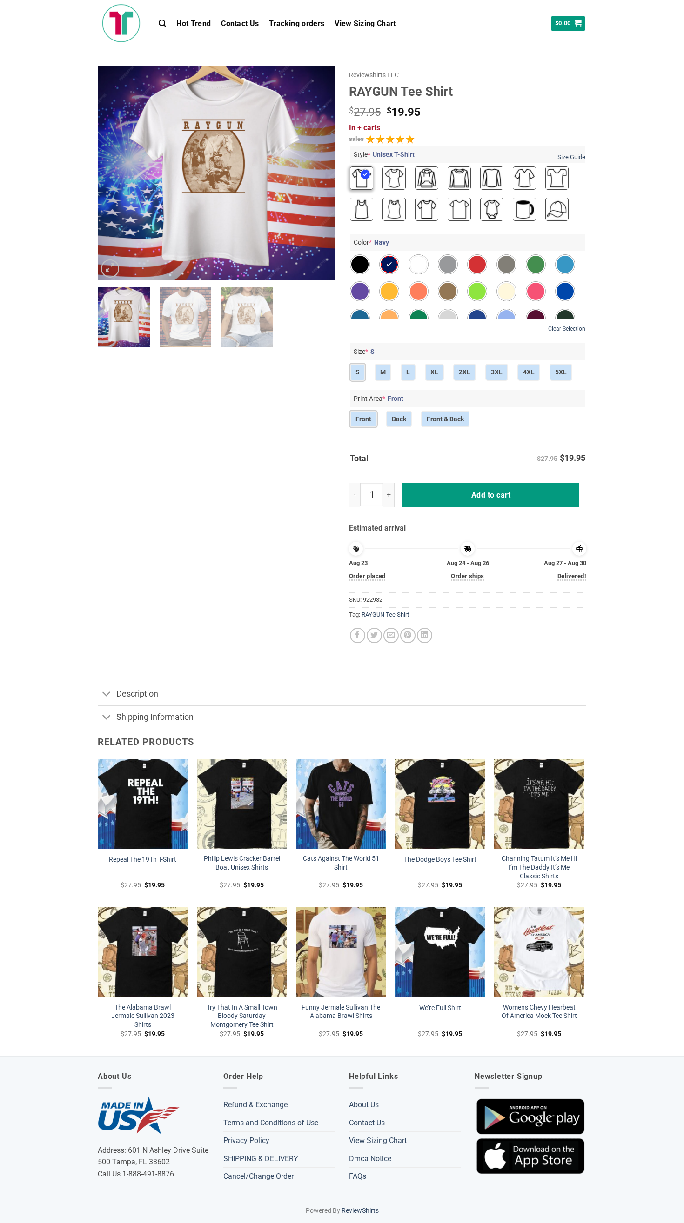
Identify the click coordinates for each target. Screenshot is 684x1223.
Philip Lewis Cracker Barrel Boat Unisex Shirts (242, 863)
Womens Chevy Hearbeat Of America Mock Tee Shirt (539, 1012)
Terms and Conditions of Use (270, 1122)
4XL (529, 372)
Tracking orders (296, 23)
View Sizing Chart (365, 23)
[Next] (318, 172)
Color (371, 242)
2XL (464, 372)
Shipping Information (155, 717)
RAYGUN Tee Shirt (385, 614)
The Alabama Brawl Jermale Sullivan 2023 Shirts (142, 1016)
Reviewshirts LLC (374, 75)
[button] (162, 23)
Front (363, 419)
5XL (561, 372)
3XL (497, 372)
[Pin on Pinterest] (408, 635)
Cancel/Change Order (258, 1176)
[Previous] (114, 172)
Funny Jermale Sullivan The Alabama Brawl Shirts (341, 1012)
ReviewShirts (360, 1211)
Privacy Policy (246, 1140)
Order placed (367, 575)
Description (137, 693)
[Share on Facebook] (357, 635)
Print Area (378, 398)
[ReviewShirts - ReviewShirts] (121, 23)
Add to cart (490, 495)
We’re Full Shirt (440, 1008)
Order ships (467, 575)
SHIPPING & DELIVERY (260, 1158)
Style (384, 154)
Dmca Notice (370, 1158)
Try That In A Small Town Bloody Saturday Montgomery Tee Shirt (242, 1016)
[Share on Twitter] (374, 635)
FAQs (357, 1176)
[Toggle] (107, 695)
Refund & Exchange (255, 1104)
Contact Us (240, 23)
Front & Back (445, 419)
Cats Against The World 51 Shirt (341, 863)
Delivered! (571, 575)
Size (364, 351)
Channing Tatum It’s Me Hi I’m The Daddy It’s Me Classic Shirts (539, 867)
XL (434, 372)
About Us (364, 1104)
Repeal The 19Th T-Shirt (142, 860)
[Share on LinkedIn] (424, 635)
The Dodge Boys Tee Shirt (440, 860)
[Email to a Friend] (391, 635)
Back (399, 419)
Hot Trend (193, 23)
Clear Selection (566, 329)
